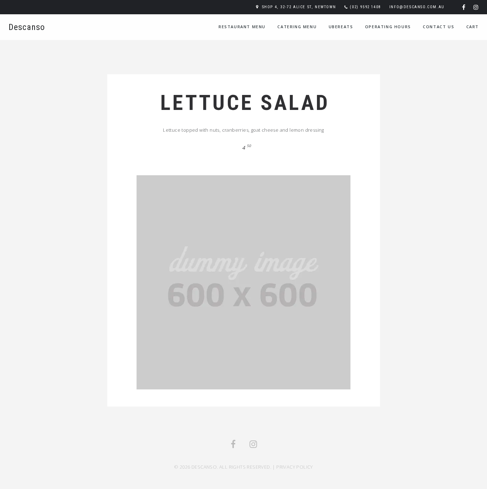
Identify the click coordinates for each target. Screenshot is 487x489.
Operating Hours (388, 26)
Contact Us (438, 26)
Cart (472, 26)
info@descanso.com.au (417, 7)
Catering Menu (297, 26)
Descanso (27, 27)
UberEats (341, 26)
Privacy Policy (294, 467)
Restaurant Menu (242, 26)
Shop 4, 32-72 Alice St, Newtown (299, 7)
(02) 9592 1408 (365, 7)
